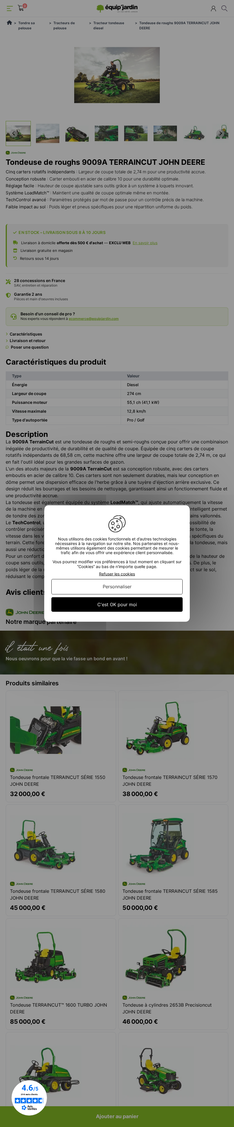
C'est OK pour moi (117, 604)
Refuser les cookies (117, 573)
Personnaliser (117, 586)
